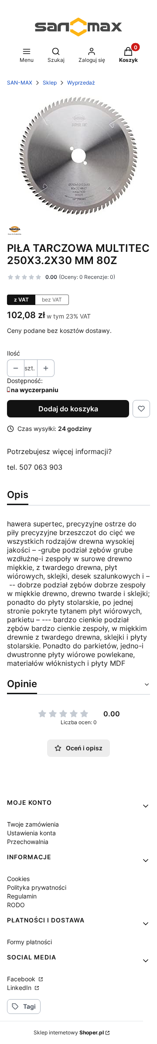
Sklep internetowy (69, 1032)
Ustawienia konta (31, 833)
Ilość (13, 353)
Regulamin (22, 896)
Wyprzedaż (81, 82)
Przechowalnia (27, 841)
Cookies (18, 878)
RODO (16, 904)
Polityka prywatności (36, 887)
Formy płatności (29, 942)
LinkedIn (20, 987)
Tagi (29, 1006)
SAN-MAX (19, 82)
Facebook (22, 979)
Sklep (50, 82)
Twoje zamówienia (33, 824)
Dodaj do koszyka (68, 408)
